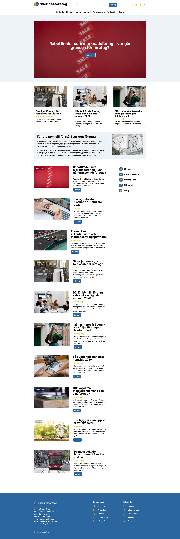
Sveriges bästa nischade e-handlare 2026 (88, 202)
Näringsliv (111, 12)
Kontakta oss (103, 517)
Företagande (99, 12)
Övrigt (121, 12)
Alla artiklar (102, 510)
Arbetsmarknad (83, 12)
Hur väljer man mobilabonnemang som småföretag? (89, 390)
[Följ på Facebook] (132, 4)
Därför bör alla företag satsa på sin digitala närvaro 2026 (87, 113)
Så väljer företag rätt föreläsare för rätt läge (48, 112)
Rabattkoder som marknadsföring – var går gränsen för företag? (90, 45)
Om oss (101, 514)
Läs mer (90, 55)
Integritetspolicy (104, 521)
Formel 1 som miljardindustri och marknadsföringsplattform (89, 234)
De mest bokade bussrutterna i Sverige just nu (89, 454)
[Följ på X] (136, 4)
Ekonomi (70, 12)
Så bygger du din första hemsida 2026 (88, 358)
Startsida (60, 12)
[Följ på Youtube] (144, 4)
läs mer (77, 189)
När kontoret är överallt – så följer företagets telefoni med (128, 113)
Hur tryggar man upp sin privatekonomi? (89, 421)
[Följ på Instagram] (140, 4)
